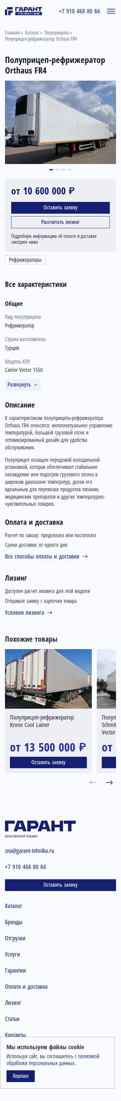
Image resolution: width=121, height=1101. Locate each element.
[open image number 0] (60, 122)
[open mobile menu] (111, 11)
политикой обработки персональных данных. (53, 1059)
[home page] (23, 11)
